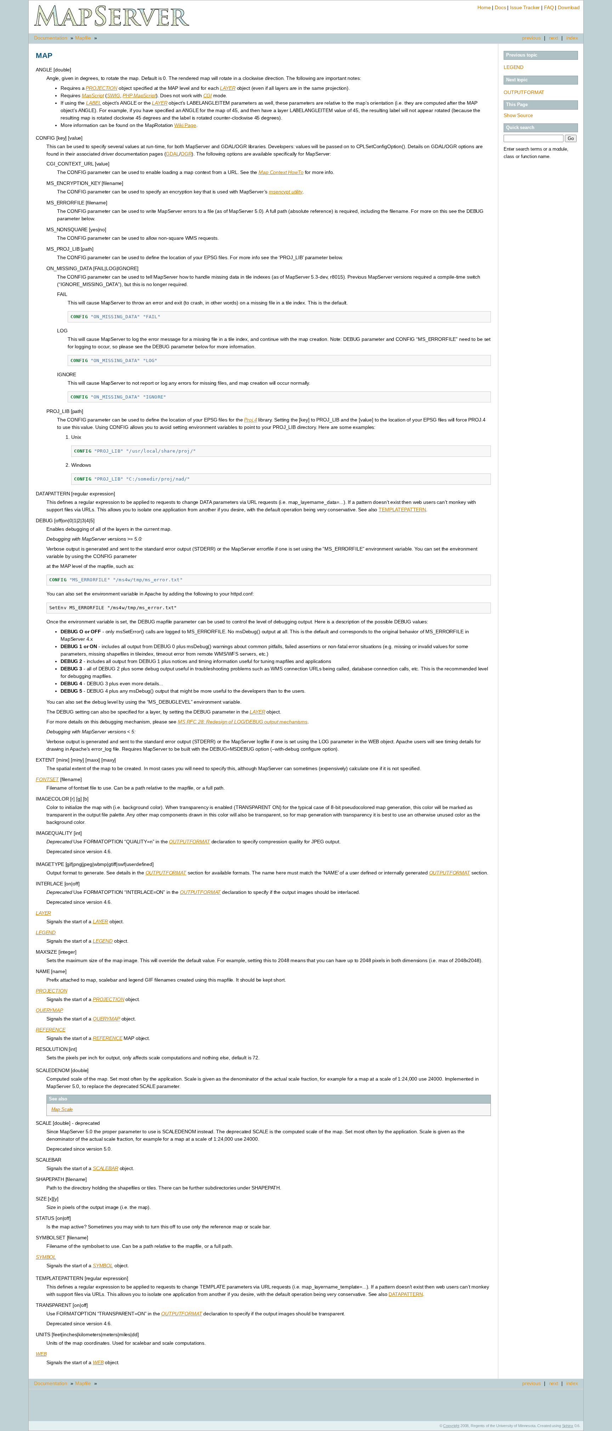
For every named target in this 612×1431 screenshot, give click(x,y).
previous (531, 38)
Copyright (451, 1426)
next (553, 38)
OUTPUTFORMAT (524, 92)
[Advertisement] (540, 269)
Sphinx (567, 1426)
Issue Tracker (525, 7)
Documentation (50, 38)
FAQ (549, 7)
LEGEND (513, 67)
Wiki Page (185, 125)
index (572, 38)
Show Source (518, 115)
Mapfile (83, 38)
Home (484, 7)
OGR (186, 154)
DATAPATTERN (406, 1294)
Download (569, 7)
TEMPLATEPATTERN (402, 509)
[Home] (111, 26)
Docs (500, 7)
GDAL (172, 154)
